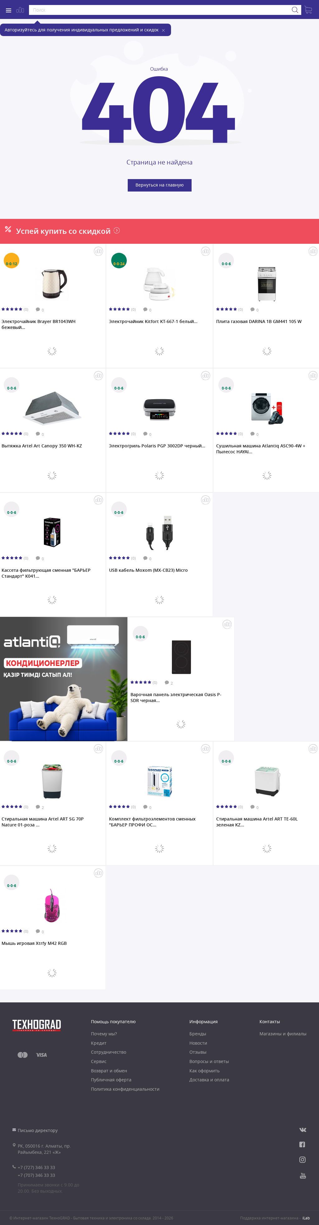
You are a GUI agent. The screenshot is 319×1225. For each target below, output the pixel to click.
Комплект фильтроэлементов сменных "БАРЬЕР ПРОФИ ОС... (152, 821)
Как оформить (204, 1071)
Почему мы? (104, 1034)
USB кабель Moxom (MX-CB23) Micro (148, 570)
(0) (26, 309)
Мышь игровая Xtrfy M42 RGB (34, 943)
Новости (198, 1043)
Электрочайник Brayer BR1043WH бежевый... (39, 324)
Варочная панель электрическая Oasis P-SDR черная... (176, 697)
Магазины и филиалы (283, 1034)
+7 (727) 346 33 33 (36, 1167)
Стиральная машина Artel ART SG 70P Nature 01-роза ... (43, 821)
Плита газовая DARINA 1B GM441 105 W (259, 321)
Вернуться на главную (160, 185)
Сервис (99, 1061)
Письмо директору (38, 1130)
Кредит (99, 1043)
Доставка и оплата (209, 1080)
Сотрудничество (108, 1052)
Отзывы (198, 1052)
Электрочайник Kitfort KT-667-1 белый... (153, 321)
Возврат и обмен (109, 1071)
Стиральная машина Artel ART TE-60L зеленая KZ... (257, 821)
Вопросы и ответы (209, 1061)
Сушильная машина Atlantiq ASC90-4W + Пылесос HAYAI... (260, 448)
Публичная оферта (111, 1080)
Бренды (197, 1034)
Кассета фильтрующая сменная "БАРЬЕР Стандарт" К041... (46, 573)
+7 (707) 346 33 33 (36, 1175)
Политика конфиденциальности (125, 1089)
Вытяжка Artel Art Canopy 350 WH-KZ (42, 446)
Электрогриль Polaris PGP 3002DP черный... (157, 446)
